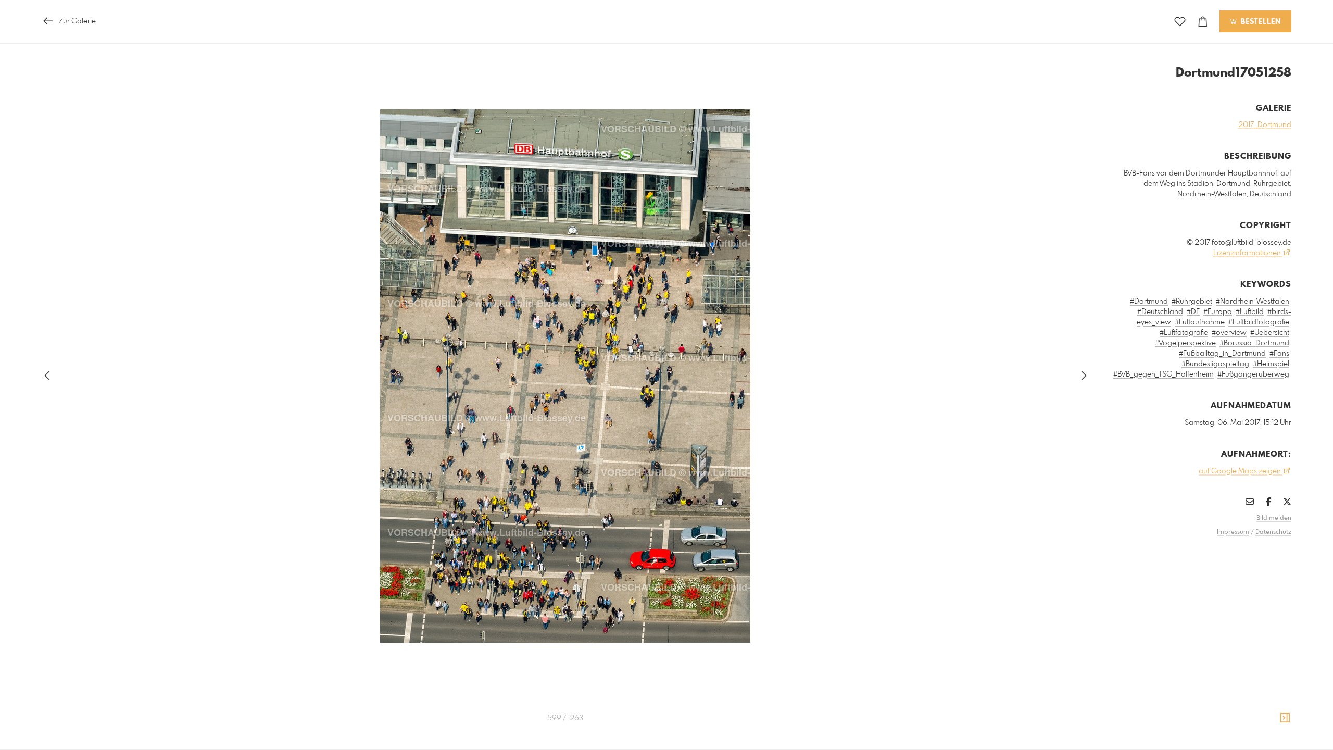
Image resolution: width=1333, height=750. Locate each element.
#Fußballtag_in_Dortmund (1222, 353)
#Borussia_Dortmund (1254, 343)
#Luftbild (1250, 312)
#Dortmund (1149, 301)
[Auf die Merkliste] (1180, 22)
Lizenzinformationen (1247, 253)
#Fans (1279, 353)
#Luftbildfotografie (1258, 322)
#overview (1229, 332)
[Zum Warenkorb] (1203, 22)
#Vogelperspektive (1185, 343)
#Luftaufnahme (1200, 322)
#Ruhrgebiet (1192, 301)
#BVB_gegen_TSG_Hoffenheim (1163, 374)
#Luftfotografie (1184, 332)
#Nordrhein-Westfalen (1252, 301)
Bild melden (1273, 518)
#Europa (1217, 312)
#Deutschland (1160, 312)
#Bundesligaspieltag (1215, 364)
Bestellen (1259, 22)
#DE (1193, 312)
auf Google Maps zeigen (1240, 471)
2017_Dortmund (1264, 125)
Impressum (1233, 532)
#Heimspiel (1271, 364)
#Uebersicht (1269, 332)
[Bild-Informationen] (1285, 718)
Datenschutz (1273, 532)
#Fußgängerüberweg (1253, 374)
